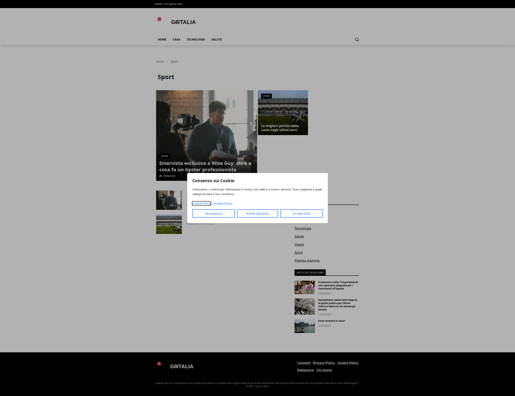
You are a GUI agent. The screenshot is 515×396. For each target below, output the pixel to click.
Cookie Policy (201, 203)
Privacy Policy (223, 203)
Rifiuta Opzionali (257, 213)
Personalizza (213, 213)
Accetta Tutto (301, 213)
